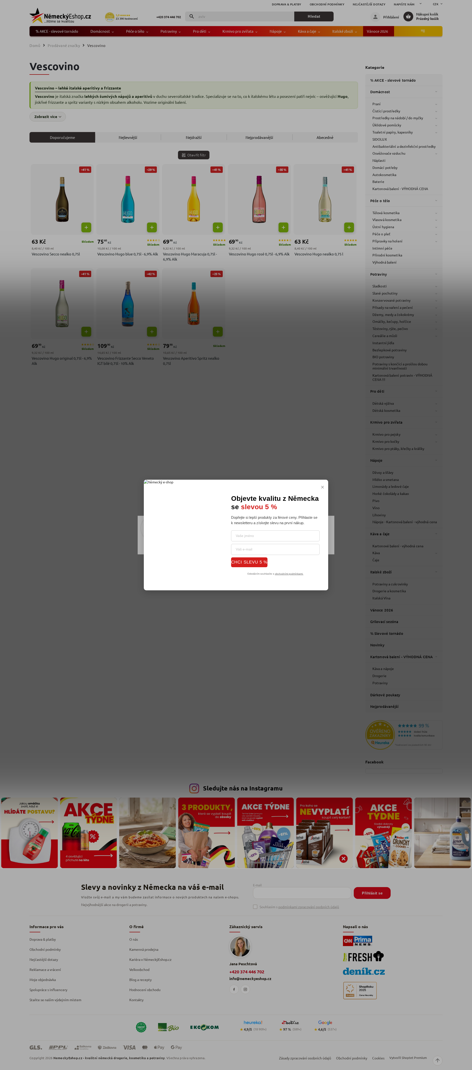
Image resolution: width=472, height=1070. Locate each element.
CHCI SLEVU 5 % (249, 562)
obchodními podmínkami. (289, 573)
